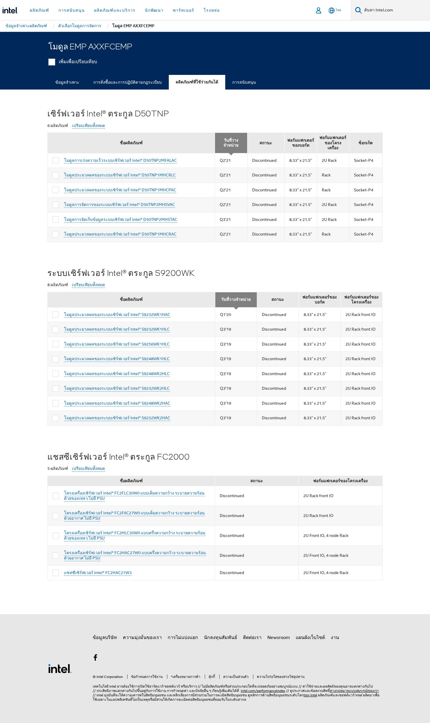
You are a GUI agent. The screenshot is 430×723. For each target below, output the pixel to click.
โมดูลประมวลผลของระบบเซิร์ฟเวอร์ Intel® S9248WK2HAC (117, 403)
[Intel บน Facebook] (95, 658)
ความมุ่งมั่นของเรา (142, 637)
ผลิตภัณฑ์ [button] (39, 10)
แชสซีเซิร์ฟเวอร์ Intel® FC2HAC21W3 (98, 572)
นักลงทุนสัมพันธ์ (220, 637)
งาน (335, 637)
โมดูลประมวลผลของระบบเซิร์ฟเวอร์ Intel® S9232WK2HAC (117, 417)
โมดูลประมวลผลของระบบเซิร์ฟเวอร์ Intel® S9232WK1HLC (117, 329)
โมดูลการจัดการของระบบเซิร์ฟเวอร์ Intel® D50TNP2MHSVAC (119, 204)
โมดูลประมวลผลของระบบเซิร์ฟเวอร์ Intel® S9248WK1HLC (117, 358)
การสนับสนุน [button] (72, 10)
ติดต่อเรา (252, 637)
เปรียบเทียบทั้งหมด (88, 125)
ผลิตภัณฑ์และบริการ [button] (114, 10)
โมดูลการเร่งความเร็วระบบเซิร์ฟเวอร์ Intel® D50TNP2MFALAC (120, 160)
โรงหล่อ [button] (212, 10)
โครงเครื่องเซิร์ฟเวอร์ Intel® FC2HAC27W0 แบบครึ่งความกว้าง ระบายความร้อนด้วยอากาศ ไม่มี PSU (135, 555)
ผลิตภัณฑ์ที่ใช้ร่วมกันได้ (197, 82)
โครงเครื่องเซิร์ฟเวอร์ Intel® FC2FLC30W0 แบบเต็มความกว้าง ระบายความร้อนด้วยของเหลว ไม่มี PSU (134, 495)
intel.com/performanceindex (263, 690)
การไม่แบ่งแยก (183, 637)
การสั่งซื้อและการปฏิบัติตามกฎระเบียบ (127, 82)
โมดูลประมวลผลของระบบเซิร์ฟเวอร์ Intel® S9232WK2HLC (117, 388)
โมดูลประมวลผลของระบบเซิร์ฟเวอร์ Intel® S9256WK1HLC (117, 344)
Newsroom (278, 637)
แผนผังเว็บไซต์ (310, 637)
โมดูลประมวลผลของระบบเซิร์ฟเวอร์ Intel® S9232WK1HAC (117, 314)
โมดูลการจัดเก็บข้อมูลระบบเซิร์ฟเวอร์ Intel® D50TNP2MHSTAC (120, 219)
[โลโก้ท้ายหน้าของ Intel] (60, 668)
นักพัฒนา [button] (154, 10)
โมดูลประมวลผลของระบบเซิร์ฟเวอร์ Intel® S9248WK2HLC (117, 373)
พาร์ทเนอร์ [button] (183, 10)
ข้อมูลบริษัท (105, 637)
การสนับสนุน (244, 82)
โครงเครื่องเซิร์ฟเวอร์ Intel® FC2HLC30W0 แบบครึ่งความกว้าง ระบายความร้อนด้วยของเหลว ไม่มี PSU (134, 535)
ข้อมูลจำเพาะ (67, 82)
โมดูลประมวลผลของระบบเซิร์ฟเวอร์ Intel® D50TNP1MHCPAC (120, 190)
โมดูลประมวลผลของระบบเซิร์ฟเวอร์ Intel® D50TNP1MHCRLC (120, 175)
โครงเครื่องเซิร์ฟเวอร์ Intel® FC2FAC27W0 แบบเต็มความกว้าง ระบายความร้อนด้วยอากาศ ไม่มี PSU (134, 515)
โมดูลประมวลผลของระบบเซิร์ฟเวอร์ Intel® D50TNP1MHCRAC (120, 234)
